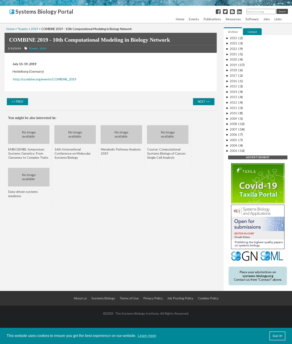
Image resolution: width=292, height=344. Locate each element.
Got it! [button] (277, 336)
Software (252, 19)
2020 (234, 59)
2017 (234, 75)
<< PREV (17, 101)
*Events (33, 48)
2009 (234, 118)
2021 (234, 54)
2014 (234, 92)
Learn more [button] (147, 336)
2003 (234, 151)
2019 (43, 48)
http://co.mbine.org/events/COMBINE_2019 (44, 79)
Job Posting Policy (180, 298)
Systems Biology (103, 298)
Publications (212, 19)
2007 (234, 129)
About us (80, 298)
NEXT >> (204, 101)
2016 (234, 81)
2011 (234, 108)
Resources (233, 19)
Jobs (266, 19)
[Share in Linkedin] (239, 11)
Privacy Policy (153, 298)
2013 (234, 97)
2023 (234, 43)
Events (194, 19)
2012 (234, 102)
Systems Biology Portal (43, 11)
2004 (234, 145)
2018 (234, 70)
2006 (234, 134)
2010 (234, 113)
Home (180, 19)
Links (278, 19)
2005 (234, 140)
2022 (234, 49)
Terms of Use (129, 298)
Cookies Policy (208, 298)
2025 (234, 38)
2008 (234, 124)
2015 (234, 86)
